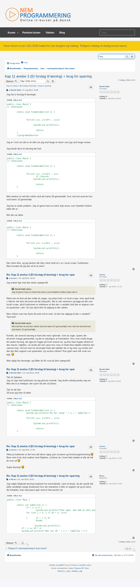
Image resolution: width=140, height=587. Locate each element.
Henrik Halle (104, 86)
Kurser (12, 32)
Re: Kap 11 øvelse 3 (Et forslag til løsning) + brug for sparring (43, 475)
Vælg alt (17, 100)
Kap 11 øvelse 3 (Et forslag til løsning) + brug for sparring (48, 76)
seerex (102, 275)
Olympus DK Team (81, 568)
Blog (62, 32)
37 (106, 284)
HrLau (101, 476)
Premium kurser (31, 32)
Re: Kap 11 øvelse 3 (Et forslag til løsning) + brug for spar (40, 274)
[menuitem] (24, 62)
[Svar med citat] (91, 87)
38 (106, 96)
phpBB (60, 565)
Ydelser (50, 32)
